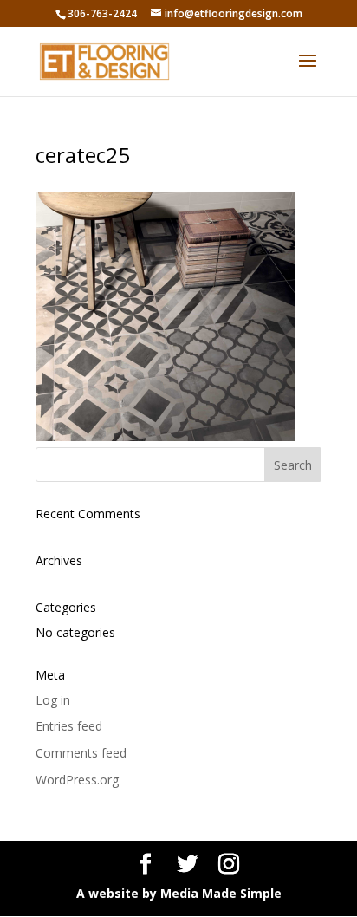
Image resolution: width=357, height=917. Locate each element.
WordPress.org (77, 779)
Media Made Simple (221, 893)
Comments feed (81, 753)
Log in (53, 700)
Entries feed (69, 726)
